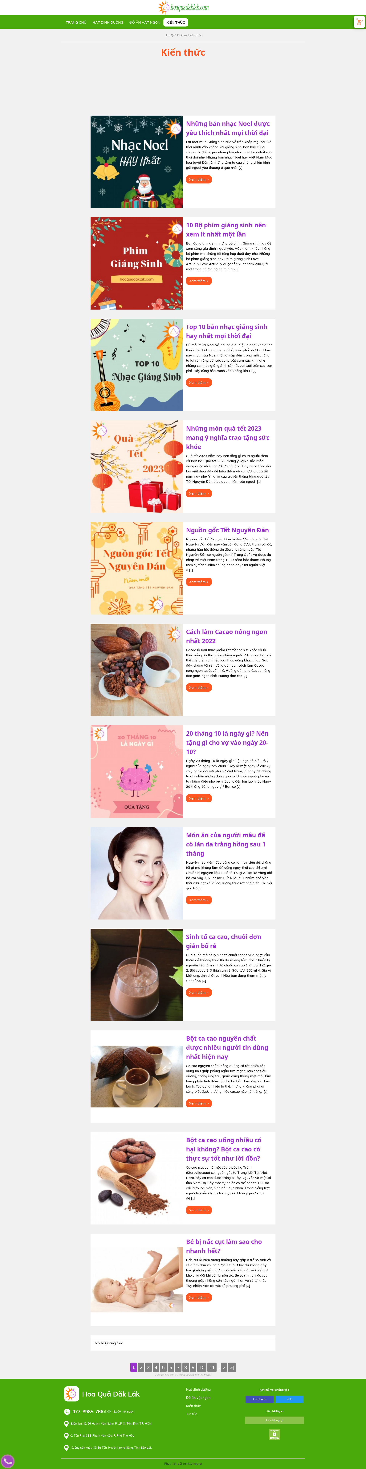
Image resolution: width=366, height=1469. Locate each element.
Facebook (259, 1399)
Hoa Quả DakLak (176, 35)
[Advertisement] (183, 89)
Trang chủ (76, 22)
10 (202, 1367)
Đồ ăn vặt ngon (144, 22)
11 (212, 1367)
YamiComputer (192, 1463)
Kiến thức (175, 22)
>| (232, 1367)
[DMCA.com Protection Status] (274, 1434)
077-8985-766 (87, 1411)
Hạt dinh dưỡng (107, 22)
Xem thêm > (199, 179)
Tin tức (191, 1414)
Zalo (289, 1399)
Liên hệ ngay (274, 1420)
